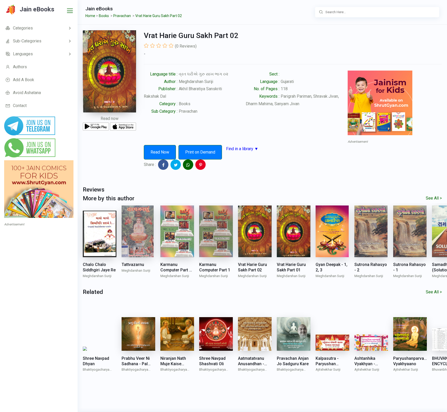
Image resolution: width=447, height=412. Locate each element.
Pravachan (188, 111)
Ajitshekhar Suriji (328, 369)
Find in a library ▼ (242, 148)
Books (184, 103)
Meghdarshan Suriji (196, 81)
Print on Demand (200, 152)
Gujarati (287, 81)
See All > (434, 198)
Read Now (160, 152)
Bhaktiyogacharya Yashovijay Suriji (96, 370)
